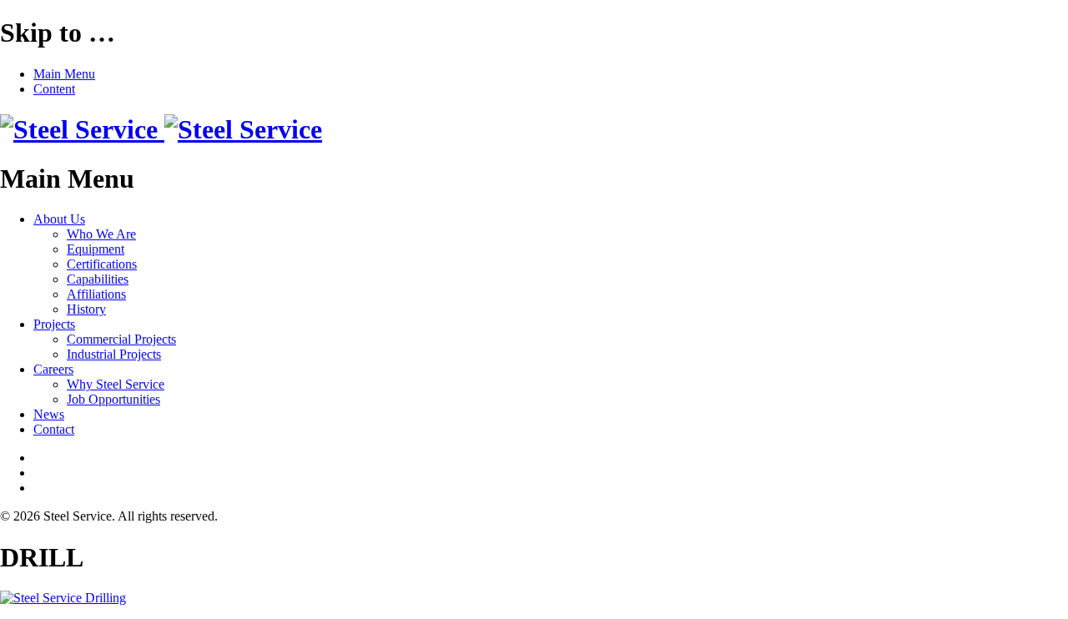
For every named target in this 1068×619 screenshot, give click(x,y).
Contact (53, 429)
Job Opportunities (113, 399)
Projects (54, 324)
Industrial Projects (114, 354)
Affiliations (96, 294)
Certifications (102, 264)
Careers (53, 369)
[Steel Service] (161, 129)
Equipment (95, 249)
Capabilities (97, 279)
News (48, 414)
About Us (59, 219)
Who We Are (101, 234)
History (86, 309)
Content (54, 89)
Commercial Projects (121, 339)
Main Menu (64, 74)
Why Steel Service (115, 384)
